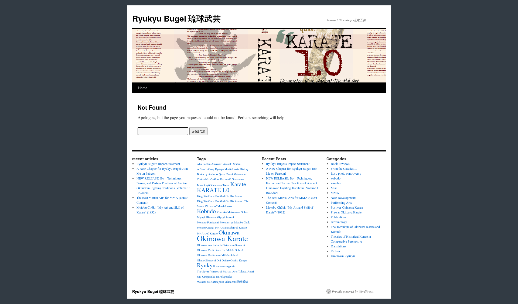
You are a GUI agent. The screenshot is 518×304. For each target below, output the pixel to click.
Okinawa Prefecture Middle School (217, 255)
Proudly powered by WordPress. (353, 291)
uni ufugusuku (224, 276)
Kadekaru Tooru (219, 185)
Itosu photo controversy (346, 173)
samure (220, 266)
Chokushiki (203, 179)
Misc (334, 188)
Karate (238, 184)
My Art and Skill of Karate (231, 227)
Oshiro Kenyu (238, 260)
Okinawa (229, 232)
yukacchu (230, 282)
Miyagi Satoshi (225, 217)
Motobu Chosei (205, 227)
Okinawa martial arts (209, 245)
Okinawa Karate (222, 238)
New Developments (343, 197)
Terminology (339, 222)
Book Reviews (340, 163)
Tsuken (335, 251)
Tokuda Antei (246, 271)
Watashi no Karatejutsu (210, 282)
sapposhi (230, 266)
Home (142, 87)
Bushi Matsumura (236, 174)
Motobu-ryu (226, 222)
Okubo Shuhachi (206, 260)
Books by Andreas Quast (211, 174)
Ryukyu (206, 265)
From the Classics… (344, 168)
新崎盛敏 (242, 282)
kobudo (335, 178)
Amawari (216, 164)
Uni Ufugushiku (206, 276)
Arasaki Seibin (231, 164)
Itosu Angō (203, 185)
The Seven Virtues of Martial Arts (217, 271)
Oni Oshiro (223, 260)
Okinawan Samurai (234, 245)
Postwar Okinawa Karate (347, 207)
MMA (335, 193)
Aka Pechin (203, 164)
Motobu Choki (242, 222)
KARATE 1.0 (213, 190)
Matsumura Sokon (237, 212)
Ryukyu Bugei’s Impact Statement (158, 163)
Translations (338, 246)
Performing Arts (341, 202)
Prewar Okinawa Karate (346, 212)
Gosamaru (238, 179)
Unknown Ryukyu (343, 256)
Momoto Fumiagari (208, 222)
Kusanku (222, 212)
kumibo (335, 183)
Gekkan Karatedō (220, 179)
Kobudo (206, 211)
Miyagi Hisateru (206, 217)
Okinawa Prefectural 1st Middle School (220, 250)
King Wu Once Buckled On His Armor (220, 196)
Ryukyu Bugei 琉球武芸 (176, 18)
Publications (338, 217)
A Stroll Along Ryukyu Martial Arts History (222, 169)
